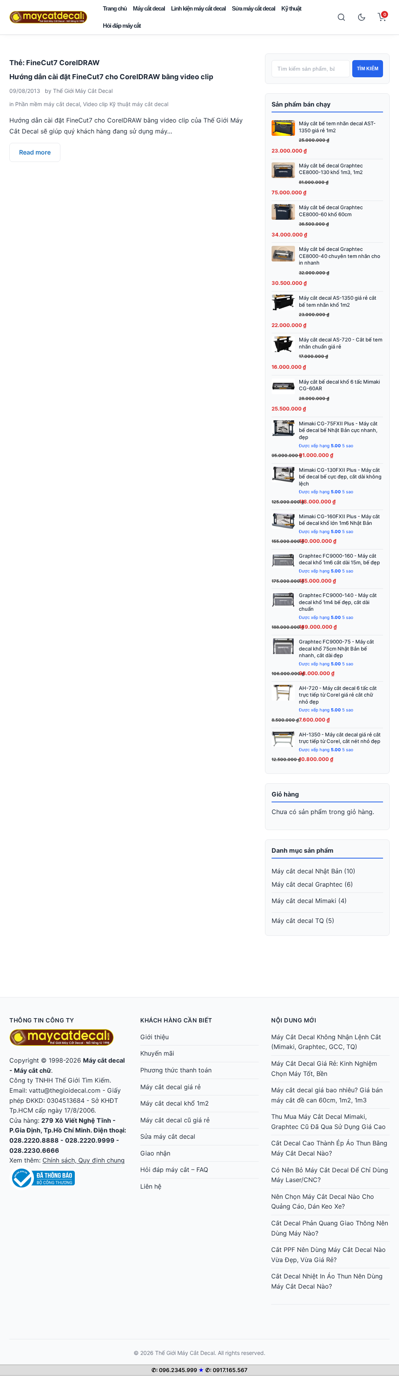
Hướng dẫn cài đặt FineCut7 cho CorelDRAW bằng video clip (111, 77)
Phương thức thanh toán (176, 1070)
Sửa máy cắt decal (253, 8)
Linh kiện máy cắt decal (198, 8)
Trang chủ (115, 8)
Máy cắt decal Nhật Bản (307, 871)
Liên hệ (150, 1186)
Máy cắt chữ (32, 1070)
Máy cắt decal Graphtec (307, 884)
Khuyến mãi (157, 1053)
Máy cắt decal (149, 8)
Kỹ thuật (291, 8)
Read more (35, 152)
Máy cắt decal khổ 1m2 (174, 1103)
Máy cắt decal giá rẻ (170, 1087)
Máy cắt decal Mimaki (304, 901)
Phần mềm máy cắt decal (47, 104)
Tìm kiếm (367, 68)
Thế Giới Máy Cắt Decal (83, 90)
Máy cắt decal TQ (298, 920)
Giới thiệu (154, 1037)
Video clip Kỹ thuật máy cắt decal (125, 104)
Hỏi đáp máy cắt (122, 25)
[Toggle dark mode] (361, 17)
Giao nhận (155, 1153)
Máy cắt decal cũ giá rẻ (175, 1120)
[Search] (341, 17)
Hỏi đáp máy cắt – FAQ (174, 1169)
